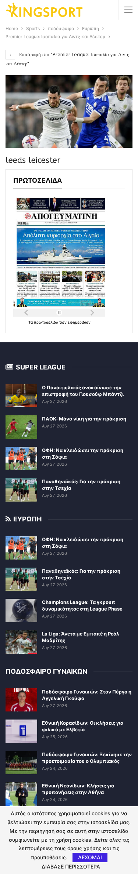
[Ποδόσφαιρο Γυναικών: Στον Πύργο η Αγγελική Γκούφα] (21, 700)
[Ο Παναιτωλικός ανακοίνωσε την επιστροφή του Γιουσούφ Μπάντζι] (21, 396)
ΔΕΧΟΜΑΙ (90, 857)
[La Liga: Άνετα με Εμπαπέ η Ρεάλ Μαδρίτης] (21, 642)
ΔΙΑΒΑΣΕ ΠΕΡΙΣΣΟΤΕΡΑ (71, 866)
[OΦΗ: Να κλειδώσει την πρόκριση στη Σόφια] (21, 458)
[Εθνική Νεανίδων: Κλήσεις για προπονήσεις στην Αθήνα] (21, 794)
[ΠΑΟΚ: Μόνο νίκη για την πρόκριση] (21, 427)
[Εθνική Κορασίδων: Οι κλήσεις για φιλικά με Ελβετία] (21, 731)
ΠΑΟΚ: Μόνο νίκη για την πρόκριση (84, 419)
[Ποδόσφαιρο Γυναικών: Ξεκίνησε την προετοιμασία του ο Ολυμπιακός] (21, 763)
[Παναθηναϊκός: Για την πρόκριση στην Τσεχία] (21, 490)
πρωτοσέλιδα (46, 322)
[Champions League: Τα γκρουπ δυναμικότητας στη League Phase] (21, 610)
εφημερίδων (79, 322)
